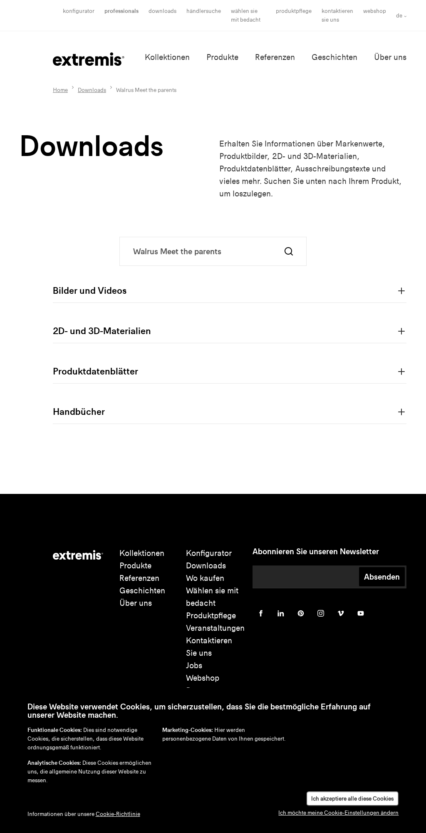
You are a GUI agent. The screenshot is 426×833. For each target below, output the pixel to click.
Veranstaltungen (215, 628)
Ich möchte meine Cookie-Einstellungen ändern (338, 812)
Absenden (382, 577)
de (399, 15)
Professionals (121, 11)
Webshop (374, 11)
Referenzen (275, 57)
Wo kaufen (205, 578)
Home (60, 90)
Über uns (390, 57)
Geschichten (334, 57)
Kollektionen (167, 57)
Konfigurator (78, 11)
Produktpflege (294, 11)
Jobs (194, 665)
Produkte (222, 57)
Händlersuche (203, 11)
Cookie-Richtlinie (118, 814)
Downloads (162, 11)
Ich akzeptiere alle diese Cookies (352, 798)
